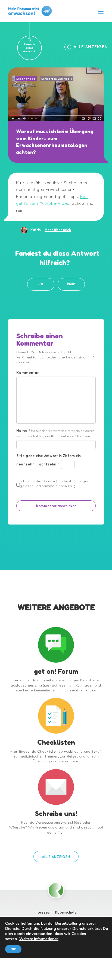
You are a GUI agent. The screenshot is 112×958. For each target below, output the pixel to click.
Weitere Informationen (38, 938)
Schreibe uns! (56, 814)
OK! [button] (13, 949)
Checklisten (56, 742)
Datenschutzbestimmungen (65, 481)
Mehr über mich (58, 230)
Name (55, 433)
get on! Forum (56, 671)
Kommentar (27, 372)
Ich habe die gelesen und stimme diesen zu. (54, 483)
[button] (56, 856)
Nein (71, 284)
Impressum (43, 912)
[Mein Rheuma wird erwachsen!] (30, 11)
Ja (41, 284)
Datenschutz (66, 912)
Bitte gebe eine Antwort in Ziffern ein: (49, 456)
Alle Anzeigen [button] (90, 46)
